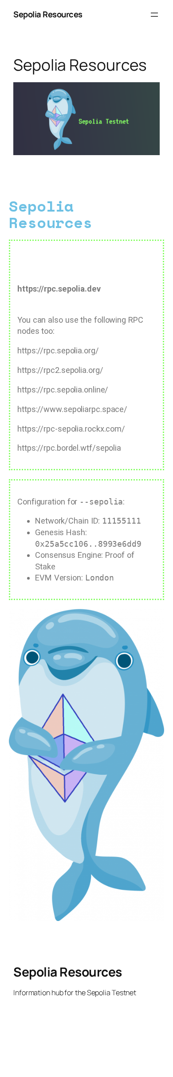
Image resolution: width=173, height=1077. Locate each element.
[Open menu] (154, 14)
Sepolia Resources (48, 14)
